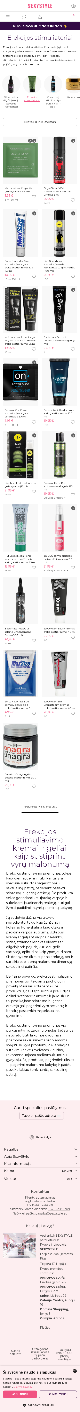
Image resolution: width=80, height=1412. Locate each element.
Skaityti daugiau (23, 1386)
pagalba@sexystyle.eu (51, 1213)
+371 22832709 (59, 1209)
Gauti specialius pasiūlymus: (40, 1108)
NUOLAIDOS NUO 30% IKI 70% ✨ (40, 26)
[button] (40, 1405)
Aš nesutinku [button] (58, 1394)
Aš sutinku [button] (20, 1394)
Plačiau (45, 1327)
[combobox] (75, 1371)
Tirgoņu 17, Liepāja (53, 1264)
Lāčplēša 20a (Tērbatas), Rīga (57, 1256)
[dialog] (40, 1389)
